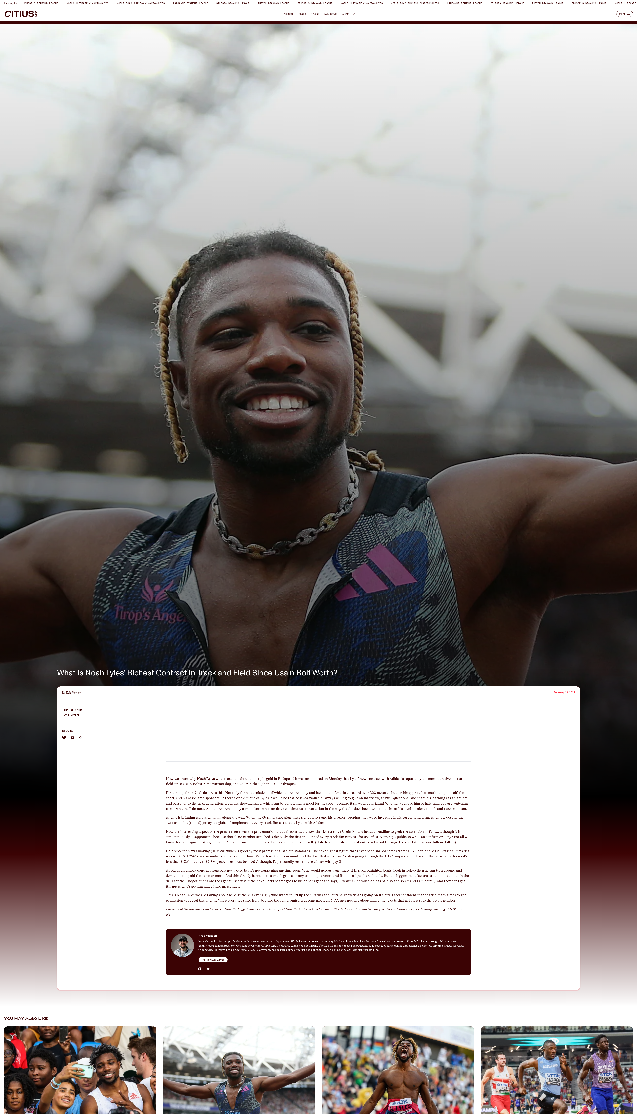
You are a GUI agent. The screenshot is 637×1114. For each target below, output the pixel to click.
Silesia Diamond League (54, 3)
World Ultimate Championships (183, 3)
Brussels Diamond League (136, 3)
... (64, 720)
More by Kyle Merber (213, 959)
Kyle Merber (72, 715)
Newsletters (330, 13)
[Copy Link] (81, 738)
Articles (315, 13)
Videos (302, 13)
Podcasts (288, 13)
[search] (354, 14)
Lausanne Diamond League (285, 3)
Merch (345, 13)
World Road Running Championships (236, 3)
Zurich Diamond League (94, 3)
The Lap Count (73, 710)
